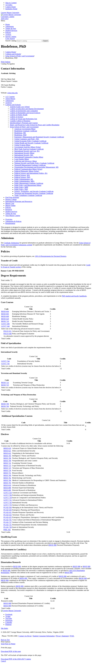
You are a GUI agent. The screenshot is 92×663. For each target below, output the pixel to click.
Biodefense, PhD (20, 135)
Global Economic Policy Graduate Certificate (30, 141)
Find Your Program (12, 197)
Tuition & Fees (10, 28)
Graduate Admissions (11, 243)
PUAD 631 (7, 512)
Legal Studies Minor (21, 159)
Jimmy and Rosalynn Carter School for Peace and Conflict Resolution (34, 125)
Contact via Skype (25, 636)
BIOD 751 (7, 473)
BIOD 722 (5, 383)
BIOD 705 (7, 456)
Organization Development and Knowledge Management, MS (36, 167)
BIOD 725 (5, 385)
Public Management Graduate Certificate (28, 183)
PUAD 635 (7, 517)
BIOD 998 (52, 545)
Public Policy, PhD (21, 189)
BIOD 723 (7, 466)
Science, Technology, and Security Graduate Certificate (34, 191)
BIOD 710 (5, 321)
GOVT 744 (5, 361)
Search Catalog (10, 41)
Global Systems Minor (22, 145)
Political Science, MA (22, 175)
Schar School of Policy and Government (19, 56)
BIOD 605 (5, 314)
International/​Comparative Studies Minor (28, 157)
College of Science (16, 117)
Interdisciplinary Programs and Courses (24, 123)
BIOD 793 (7, 483)
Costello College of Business (20, 121)
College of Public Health (18, 115)
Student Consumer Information (44, 636)
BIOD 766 (7, 480)
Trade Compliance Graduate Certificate (28, 195)
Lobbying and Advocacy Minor (25, 161)
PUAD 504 (7, 507)
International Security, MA (23, 155)
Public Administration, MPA (24, 181)
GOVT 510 (7, 493)
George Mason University (10, 13)
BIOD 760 (5, 406)
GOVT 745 (5, 364)
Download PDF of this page (11, 651)
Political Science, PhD (22, 177)
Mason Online (10, 205)
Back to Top (5, 640)
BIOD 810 (7, 485)
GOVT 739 (7, 498)
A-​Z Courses (10, 97)
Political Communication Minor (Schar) (28, 169)
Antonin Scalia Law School (20, 107)
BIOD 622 (7, 453)
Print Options (5, 62)
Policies (8, 32)
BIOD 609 (5, 316)
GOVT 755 (7, 505)
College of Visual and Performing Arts (23, 119)
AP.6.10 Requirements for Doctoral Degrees (50, 256)
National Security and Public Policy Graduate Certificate (34, 163)
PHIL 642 (7, 530)
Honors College (11, 199)
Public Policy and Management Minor (27, 185)
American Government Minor (24, 129)
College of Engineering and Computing (24, 111)
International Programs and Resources (18, 201)
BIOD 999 (86, 566)
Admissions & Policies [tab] (13, 221)
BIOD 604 (5, 311)
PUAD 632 (7, 515)
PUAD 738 (7, 527)
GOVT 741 (7, 500)
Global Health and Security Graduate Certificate (31, 143)
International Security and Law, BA (27, 151)
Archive (8, 35)
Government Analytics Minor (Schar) (27, 147)
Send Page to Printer (8, 644)
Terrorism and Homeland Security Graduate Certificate (33, 193)
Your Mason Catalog (12, 216)
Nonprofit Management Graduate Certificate (30, 165)
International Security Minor (24, 153)
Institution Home (11, 9)
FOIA (72, 636)
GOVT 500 (5, 324)
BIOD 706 (5, 404)
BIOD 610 (7, 448)
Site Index (4, 628)
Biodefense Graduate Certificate (25, 131)
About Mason (10, 99)
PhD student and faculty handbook (74, 296)
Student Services (11, 30)
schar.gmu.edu (12, 93)
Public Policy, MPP (21, 187)
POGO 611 (7, 331)
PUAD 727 (7, 522)
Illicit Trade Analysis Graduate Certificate (29, 149)
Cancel (3, 661)
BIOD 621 (7, 451)
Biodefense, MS (20, 133)
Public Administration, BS (23, 179)
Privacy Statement (62, 636)
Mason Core (9, 203)
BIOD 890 (7, 488)
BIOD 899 (7, 490)
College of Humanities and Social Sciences (25, 113)
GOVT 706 (7, 495)
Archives (8, 103)
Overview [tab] (8, 219)
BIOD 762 (7, 478)
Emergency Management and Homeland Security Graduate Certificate (39, 137)
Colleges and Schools (13, 54)
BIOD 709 (7, 461)
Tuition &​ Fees (10, 214)
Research (8, 209)
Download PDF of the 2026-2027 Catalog (16, 659)
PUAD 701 (7, 520)
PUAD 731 (7, 525)
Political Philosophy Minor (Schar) (26, 171)
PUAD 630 (7, 510)
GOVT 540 (5, 326)
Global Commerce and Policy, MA (26, 139)
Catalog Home (10, 7)
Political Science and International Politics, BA (30, 173)
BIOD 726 (7, 470)
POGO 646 (7, 334)
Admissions (9, 26)
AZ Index (8, 5)
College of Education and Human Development (27, 109)
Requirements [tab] (10, 223)
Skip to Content (10, 3)
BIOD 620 (5, 319)
